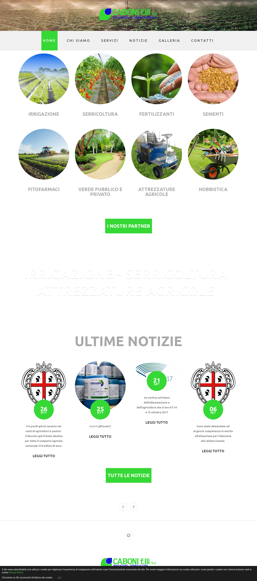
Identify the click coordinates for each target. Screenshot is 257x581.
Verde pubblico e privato (100, 192)
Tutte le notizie (129, 475)
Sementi (213, 114)
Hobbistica (213, 189)
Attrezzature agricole (156, 192)
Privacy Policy (16, 572)
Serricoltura (100, 114)
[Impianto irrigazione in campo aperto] (43, 78)
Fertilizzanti (156, 114)
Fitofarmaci (44, 189)
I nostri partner (128, 226)
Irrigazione (43, 114)
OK (59, 577)
